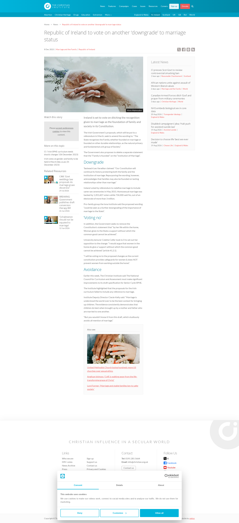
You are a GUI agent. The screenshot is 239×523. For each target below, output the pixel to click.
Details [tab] (119, 485)
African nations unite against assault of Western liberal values (170, 84)
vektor (192, 518)
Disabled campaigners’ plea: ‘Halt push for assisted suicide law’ (170, 125)
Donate (185, 6)
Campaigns (124, 6)
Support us (92, 462)
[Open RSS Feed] (193, 49)
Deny (79, 513)
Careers (164, 6)
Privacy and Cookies (96, 469)
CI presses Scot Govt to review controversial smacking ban (166, 71)
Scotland (166, 15)
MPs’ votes (67, 462)
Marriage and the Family (66, 49)
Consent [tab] (78, 485)
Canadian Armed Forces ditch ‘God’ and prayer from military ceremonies (171, 97)
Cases (134, 6)
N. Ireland (155, 15)
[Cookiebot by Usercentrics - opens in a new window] (166, 476)
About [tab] (161, 485)
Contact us (92, 465)
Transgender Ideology (172, 114)
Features (112, 6)
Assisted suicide (170, 130)
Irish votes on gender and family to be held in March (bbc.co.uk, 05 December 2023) (61, 161)
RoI (185, 15)
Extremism (97, 15)
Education (85, 15)
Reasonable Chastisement (171, 76)
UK (174, 15)
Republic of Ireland (87, 49)
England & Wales (141, 15)
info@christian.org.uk (138, 462)
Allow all (159, 513)
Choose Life (168, 145)
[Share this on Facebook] (183, 49)
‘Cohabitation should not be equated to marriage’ (66, 221)
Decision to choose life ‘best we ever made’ (169, 141)
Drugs (76, 15)
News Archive (68, 465)
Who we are (67, 458)
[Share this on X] (179, 49)
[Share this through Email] (188, 49)
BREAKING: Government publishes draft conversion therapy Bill (66, 202)
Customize (118, 513)
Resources (153, 6)
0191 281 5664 (132, 458)
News (102, 6)
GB (179, 15)
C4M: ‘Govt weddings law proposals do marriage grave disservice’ (67, 182)
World (192, 15)
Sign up (174, 6)
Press (64, 469)
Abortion (48, 15)
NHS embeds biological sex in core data (168, 110)
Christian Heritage (63, 15)
